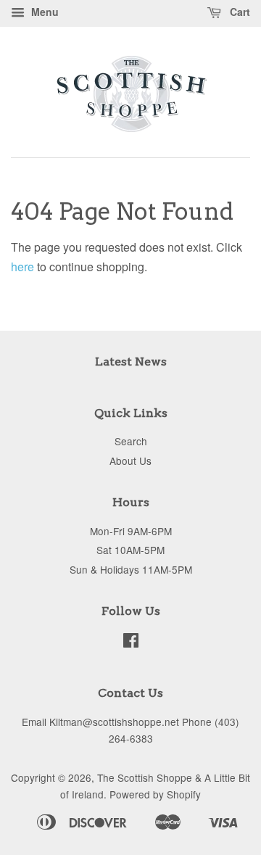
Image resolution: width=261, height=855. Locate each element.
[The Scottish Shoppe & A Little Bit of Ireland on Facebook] (131, 642)
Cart (238, 11)
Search (131, 441)
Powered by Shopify (155, 794)
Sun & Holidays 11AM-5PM (131, 569)
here (22, 266)
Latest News (131, 361)
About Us (130, 460)
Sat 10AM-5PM (130, 549)
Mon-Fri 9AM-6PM (131, 531)
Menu (43, 11)
